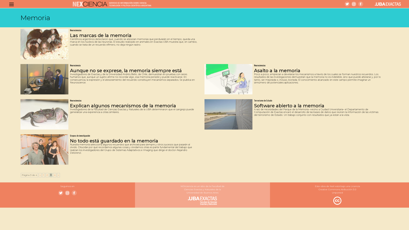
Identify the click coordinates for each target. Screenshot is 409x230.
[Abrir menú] (11, 4)
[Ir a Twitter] (347, 4)
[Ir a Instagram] (353, 4)
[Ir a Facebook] (360, 4)
